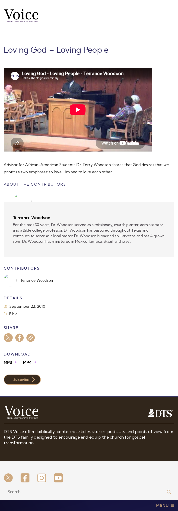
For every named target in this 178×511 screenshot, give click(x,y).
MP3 (8, 362)
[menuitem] (8, 478)
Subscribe (21, 380)
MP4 (27, 362)
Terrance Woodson (31, 217)
